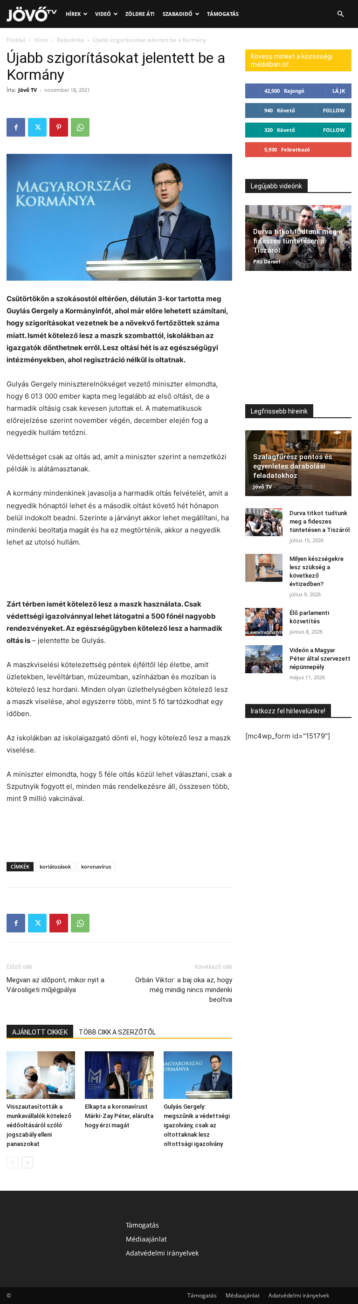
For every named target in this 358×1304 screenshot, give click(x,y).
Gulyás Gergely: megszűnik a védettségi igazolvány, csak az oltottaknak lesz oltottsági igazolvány (197, 1125)
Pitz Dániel (266, 261)
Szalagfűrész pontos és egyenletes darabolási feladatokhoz (292, 466)
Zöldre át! (139, 13)
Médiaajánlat (146, 1239)
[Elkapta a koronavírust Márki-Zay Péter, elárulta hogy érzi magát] (119, 1074)
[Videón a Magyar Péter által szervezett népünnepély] (263, 659)
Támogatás (223, 13)
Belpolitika (70, 40)
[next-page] (27, 1162)
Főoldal (16, 40)
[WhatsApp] (80, 127)
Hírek (73, 13)
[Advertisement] (119, 574)
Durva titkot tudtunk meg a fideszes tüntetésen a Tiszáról (298, 241)
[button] (340, 14)
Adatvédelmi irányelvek (162, 1253)
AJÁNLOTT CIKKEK (40, 1032)
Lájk (338, 90)
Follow (334, 110)
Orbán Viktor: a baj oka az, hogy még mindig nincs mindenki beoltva (183, 990)
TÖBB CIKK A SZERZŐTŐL (117, 1032)
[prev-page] (12, 1162)
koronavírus (96, 866)
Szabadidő (178, 13)
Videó (103, 13)
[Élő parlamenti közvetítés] (263, 622)
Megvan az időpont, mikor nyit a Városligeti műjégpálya (55, 985)
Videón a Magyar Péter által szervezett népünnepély (320, 658)
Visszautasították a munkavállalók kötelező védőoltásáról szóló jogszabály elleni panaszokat (39, 1125)
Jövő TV (27, 89)
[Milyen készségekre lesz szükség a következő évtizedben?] (263, 568)
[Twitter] (37, 127)
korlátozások (55, 866)
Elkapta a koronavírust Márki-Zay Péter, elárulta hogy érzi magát (119, 1116)
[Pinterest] (58, 127)
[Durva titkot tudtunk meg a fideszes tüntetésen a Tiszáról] (263, 522)
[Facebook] (16, 127)
